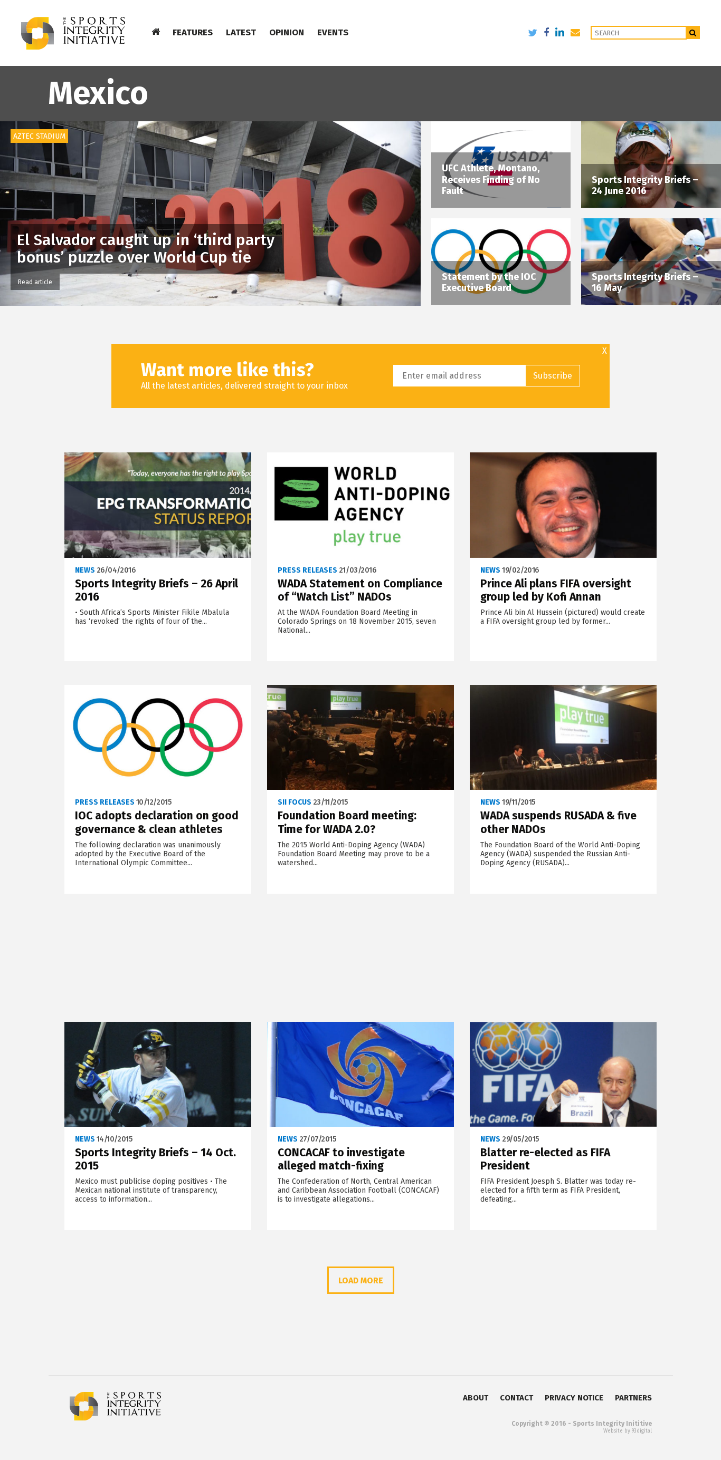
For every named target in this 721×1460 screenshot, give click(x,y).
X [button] (604, 351)
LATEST (241, 32)
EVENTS (332, 32)
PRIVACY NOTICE (574, 1398)
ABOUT (475, 1398)
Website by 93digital (627, 1431)
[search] (693, 32)
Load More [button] (360, 1280)
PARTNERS (633, 1398)
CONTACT (516, 1398)
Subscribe (552, 376)
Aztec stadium (39, 136)
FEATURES (193, 32)
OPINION (286, 32)
